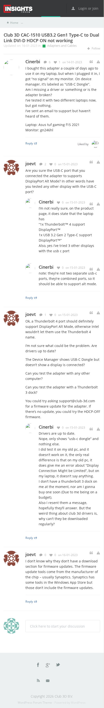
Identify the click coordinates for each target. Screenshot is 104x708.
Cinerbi (46, 202)
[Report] (98, 62)
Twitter (58, 666)
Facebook (38, 666)
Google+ (48, 666)
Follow (95, 48)
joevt (30, 163)
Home (14, 23)
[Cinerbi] (95, 144)
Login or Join (87, 8)
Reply (29, 143)
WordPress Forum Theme (35, 702)
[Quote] (91, 62)
